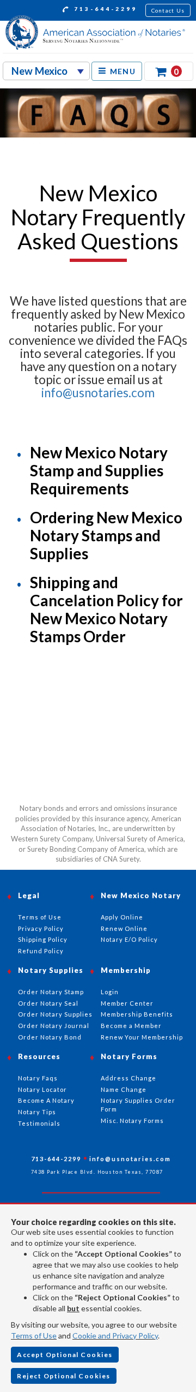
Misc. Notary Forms (132, 1120)
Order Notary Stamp (51, 991)
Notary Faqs (38, 1078)
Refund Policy (41, 950)
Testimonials (39, 1123)
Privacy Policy (41, 928)
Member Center (127, 1003)
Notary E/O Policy (129, 939)
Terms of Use (34, 1335)
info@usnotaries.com (98, 392)
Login (110, 991)
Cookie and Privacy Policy (115, 1335)
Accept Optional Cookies (65, 1355)
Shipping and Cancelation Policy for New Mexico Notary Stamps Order (106, 609)
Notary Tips (37, 1111)
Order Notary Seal (48, 1003)
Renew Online (124, 928)
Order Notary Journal (53, 1025)
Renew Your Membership (142, 1037)
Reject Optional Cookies (64, 1376)
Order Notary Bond (50, 1037)
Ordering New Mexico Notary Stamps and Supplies (106, 535)
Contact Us (168, 10)
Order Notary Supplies (55, 1014)
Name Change (123, 1089)
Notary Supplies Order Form (138, 1105)
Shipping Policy (43, 939)
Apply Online (122, 917)
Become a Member (131, 1025)
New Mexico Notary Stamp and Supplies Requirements (99, 470)
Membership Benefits (137, 1014)
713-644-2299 (104, 8)
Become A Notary (46, 1100)
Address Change (128, 1078)
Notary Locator (42, 1089)
